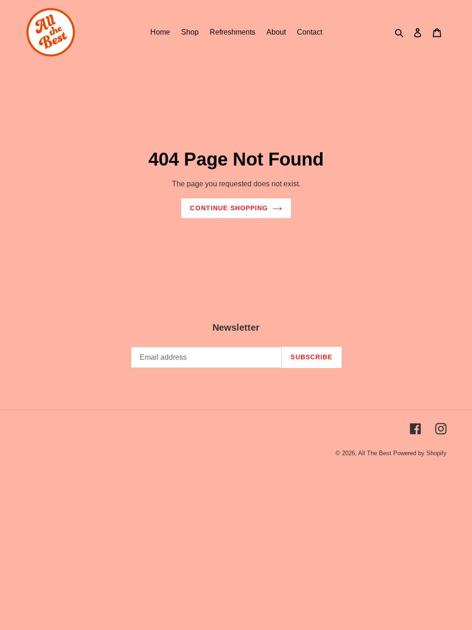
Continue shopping (229, 208)
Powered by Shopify (420, 453)
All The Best (374, 453)
